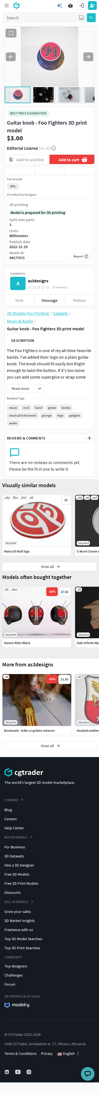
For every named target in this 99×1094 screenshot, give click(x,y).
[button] (81, 17)
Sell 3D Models (16, 902)
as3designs (38, 280)
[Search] (91, 17)
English (66, 1054)
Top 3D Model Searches (23, 938)
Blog (8, 809)
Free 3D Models (16, 874)
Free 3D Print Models (21, 883)
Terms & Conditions (20, 1053)
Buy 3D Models (15, 837)
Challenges (13, 975)
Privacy (47, 1053)
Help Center (14, 827)
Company (11, 800)
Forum (9, 984)
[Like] (20, 171)
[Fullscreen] (11, 33)
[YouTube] (18, 1071)
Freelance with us (18, 929)
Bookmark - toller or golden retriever (29, 730)
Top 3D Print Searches (22, 947)
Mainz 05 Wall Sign (17, 551)
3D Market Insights (19, 920)
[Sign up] (92, 5)
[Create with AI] (59, 5)
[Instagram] (29, 1072)
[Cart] (70, 5)
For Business (14, 846)
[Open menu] (6, 5)
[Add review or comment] (89, 438)
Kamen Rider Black (17, 643)
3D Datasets (14, 856)
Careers (10, 818)
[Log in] (81, 5)
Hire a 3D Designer (19, 865)
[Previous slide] (11, 56)
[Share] (79, 171)
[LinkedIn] (7, 1071)
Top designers (15, 966)
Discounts (12, 892)
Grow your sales (17, 911)
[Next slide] (88, 56)
